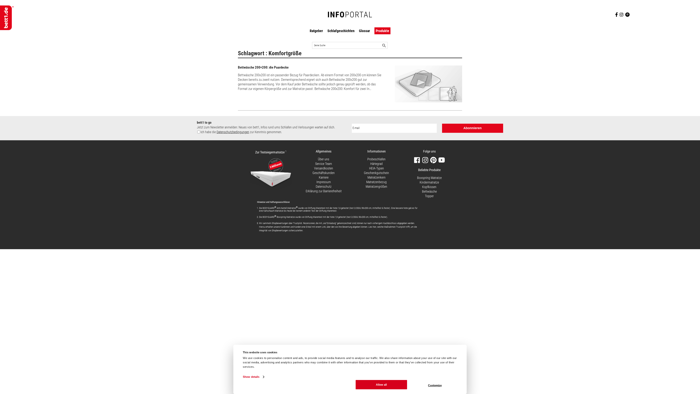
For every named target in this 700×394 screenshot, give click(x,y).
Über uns (323, 159)
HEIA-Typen (376, 168)
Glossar (364, 31)
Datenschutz (324, 186)
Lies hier (372, 226)
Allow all (381, 384)
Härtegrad (376, 164)
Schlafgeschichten (341, 31)
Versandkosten (323, 168)
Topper (429, 196)
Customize (435, 385)
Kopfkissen (429, 187)
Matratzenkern (377, 177)
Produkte (382, 31)
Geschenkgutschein (376, 173)
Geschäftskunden (323, 173)
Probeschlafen (376, 159)
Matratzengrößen (376, 186)
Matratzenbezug (376, 182)
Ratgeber (316, 31)
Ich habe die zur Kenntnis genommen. (241, 132)
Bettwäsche (429, 191)
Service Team (323, 164)
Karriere (323, 177)
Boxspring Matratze (429, 178)
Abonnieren (472, 128)
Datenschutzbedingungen (233, 132)
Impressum (323, 182)
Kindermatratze (429, 182)
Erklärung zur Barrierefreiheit (324, 191)
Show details (251, 376)
